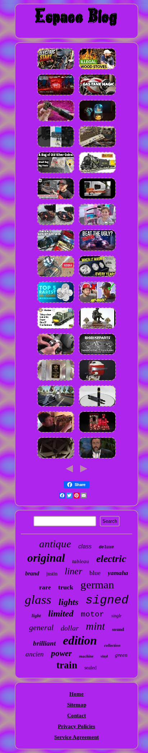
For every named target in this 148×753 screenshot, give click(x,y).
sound (118, 629)
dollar (70, 628)
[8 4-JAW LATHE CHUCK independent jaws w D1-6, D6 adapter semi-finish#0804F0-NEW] (56, 354)
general (41, 627)
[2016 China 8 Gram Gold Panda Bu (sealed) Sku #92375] (56, 380)
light (36, 615)
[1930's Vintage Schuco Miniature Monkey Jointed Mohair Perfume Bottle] (56, 95)
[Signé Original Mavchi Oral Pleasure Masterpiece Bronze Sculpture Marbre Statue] (97, 328)
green (121, 655)
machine (86, 656)
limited (61, 613)
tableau (80, 561)
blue (95, 572)
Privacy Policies (76, 726)
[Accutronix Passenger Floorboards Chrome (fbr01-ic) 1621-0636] (97, 354)
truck (65, 587)
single (116, 615)
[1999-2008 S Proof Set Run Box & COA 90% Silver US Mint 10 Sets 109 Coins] (97, 277)
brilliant (44, 643)
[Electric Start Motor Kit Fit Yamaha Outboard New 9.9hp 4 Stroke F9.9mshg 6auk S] (56, 69)
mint (95, 626)
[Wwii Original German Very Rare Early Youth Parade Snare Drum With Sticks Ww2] (56, 121)
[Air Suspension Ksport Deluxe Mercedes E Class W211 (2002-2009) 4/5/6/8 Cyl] (56, 406)
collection (112, 645)
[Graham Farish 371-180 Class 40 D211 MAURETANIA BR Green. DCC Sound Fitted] (56, 328)
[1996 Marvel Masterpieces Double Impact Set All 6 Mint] (97, 458)
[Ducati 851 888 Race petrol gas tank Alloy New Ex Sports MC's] (97, 95)
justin (51, 573)
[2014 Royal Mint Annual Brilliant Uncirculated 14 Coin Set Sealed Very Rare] (56, 303)
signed (107, 600)
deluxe (106, 547)
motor (92, 614)
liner (73, 571)
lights (68, 602)
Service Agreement (76, 737)
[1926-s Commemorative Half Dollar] (56, 173)
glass (38, 600)
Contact (76, 715)
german (97, 584)
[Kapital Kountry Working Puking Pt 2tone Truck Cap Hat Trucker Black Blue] (97, 303)
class (85, 546)
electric (111, 558)
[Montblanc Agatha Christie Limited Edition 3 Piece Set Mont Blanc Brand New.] (97, 406)
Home (76, 694)
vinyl (104, 656)
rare (45, 587)
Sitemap (76, 705)
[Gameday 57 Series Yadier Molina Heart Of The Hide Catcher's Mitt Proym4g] (56, 225)
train (66, 665)
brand (32, 573)
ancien (35, 654)
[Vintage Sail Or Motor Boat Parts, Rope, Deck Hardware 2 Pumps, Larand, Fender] (97, 380)
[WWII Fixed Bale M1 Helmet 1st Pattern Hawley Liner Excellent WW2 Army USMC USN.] (56, 458)
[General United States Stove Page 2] (97, 69)
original (46, 557)
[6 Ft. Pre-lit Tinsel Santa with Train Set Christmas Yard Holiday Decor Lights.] (97, 432)
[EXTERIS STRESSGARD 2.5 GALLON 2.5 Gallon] (97, 251)
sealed (90, 667)
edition (80, 640)
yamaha (118, 573)
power (61, 653)
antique (55, 543)
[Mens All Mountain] (56, 251)
